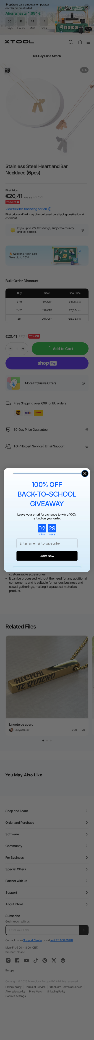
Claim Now (47, 556)
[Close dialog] (84, 473)
